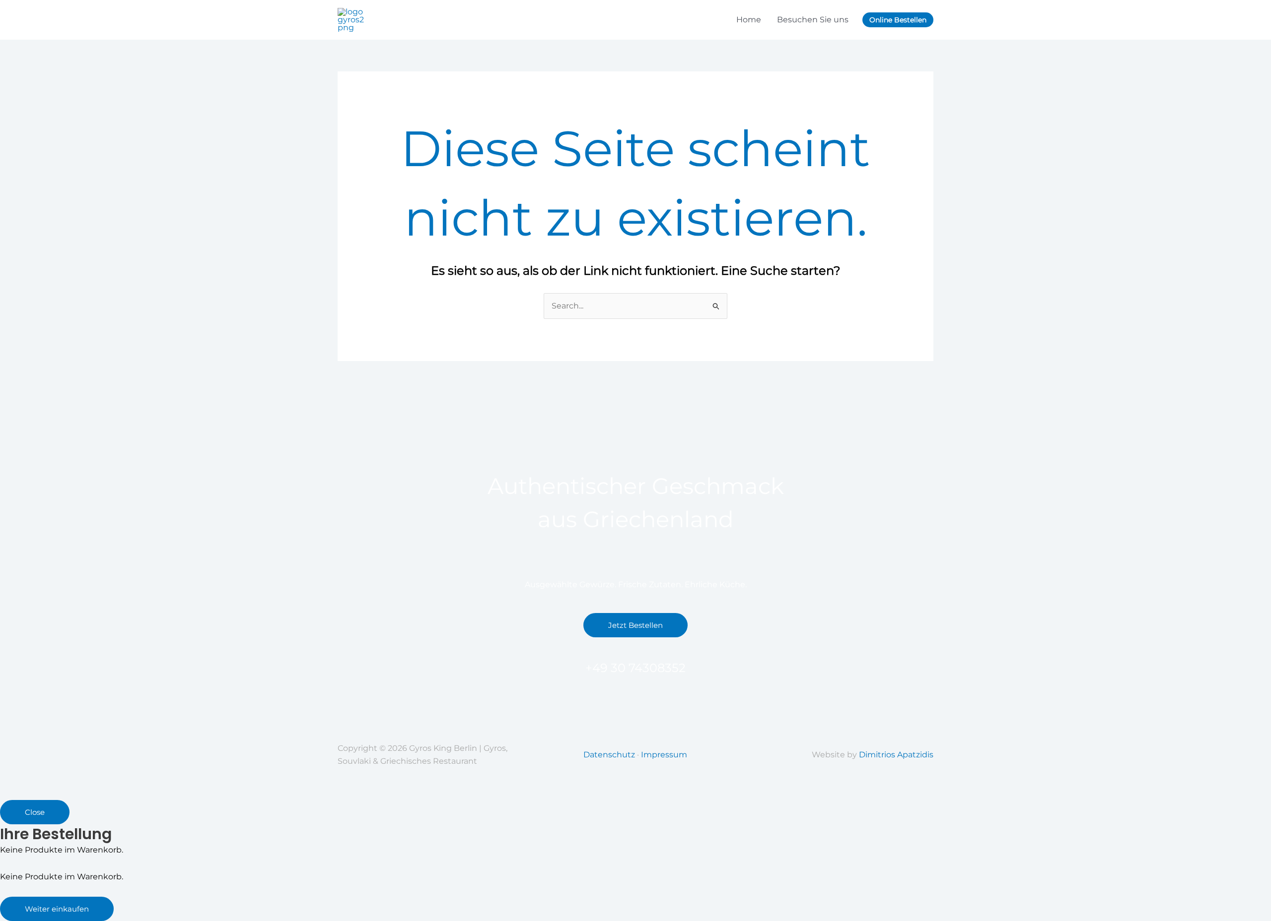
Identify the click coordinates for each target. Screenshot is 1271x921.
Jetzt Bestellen (635, 625)
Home (748, 19)
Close (35, 812)
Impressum (664, 754)
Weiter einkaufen (57, 909)
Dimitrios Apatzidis (896, 754)
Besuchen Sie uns (812, 19)
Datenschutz (609, 754)
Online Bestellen (897, 19)
